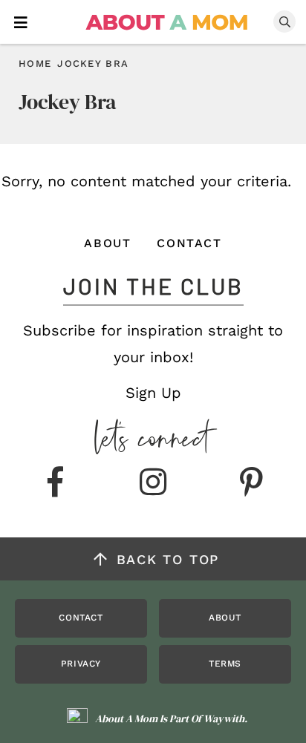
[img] (55, 483)
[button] (20, 21)
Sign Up (153, 393)
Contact (189, 243)
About (107, 243)
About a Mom (167, 22)
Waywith (224, 718)
